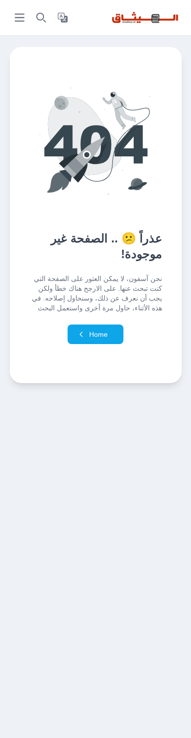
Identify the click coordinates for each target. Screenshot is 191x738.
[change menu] (19, 17)
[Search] (41, 17)
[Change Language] (62, 17)
